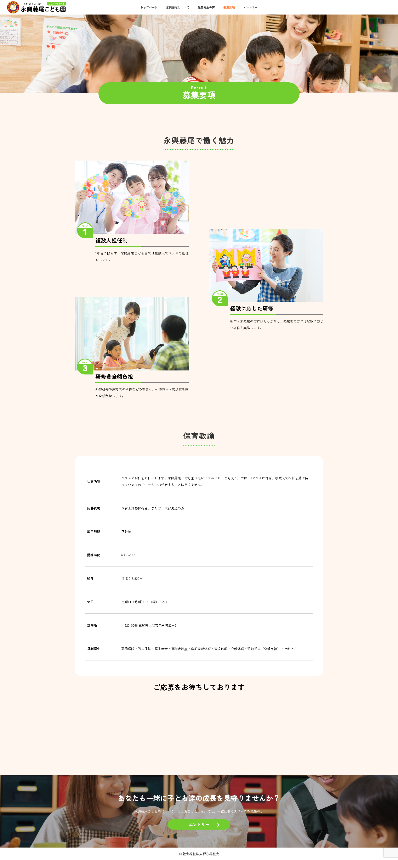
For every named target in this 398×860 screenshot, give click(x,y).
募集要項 (229, 7)
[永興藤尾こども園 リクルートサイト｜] (36, 7)
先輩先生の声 (206, 7)
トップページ (149, 7)
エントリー (250, 7)
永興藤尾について (177, 7)
